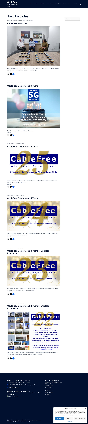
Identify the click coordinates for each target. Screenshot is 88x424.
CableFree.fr (48, 383)
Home (31, 3)
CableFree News (20, 143)
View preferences (80, 418)
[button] (85, 408)
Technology (57, 3)
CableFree (12, 2)
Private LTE (47, 389)
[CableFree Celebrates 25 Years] (33, 163)
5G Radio (47, 394)
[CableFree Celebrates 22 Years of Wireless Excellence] (33, 330)
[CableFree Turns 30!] (33, 46)
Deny (68, 418)
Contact (73, 3)
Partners (64, 3)
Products (42, 3)
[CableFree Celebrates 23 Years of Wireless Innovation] (33, 271)
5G (16, 20)
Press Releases (22, 20)
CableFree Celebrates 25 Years (22, 146)
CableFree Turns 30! (17, 23)
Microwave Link (49, 385)
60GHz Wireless (49, 392)
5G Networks (48, 387)
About (35, 3)
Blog (69, 3)
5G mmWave (48, 396)
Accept (59, 418)
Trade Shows (29, 20)
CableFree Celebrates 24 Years (22, 198)
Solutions (49, 3)
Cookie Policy (69, 421)
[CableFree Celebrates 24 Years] (33, 216)
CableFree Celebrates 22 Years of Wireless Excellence (28, 307)
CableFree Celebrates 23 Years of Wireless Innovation (28, 252)
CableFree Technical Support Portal (53, 382)
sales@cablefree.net (14, 387)
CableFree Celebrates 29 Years (22, 86)
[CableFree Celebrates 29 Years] (33, 108)
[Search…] (74, 5)
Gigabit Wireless (49, 390)
